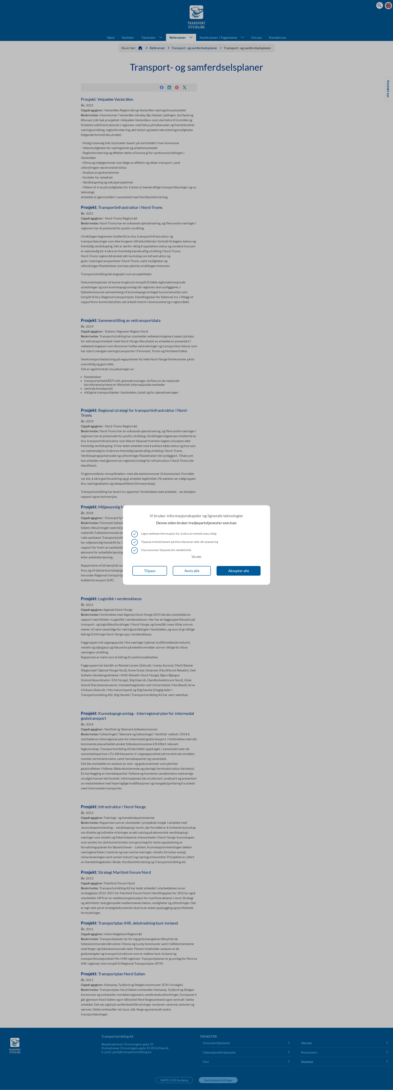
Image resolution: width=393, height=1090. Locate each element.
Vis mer (196, 556)
